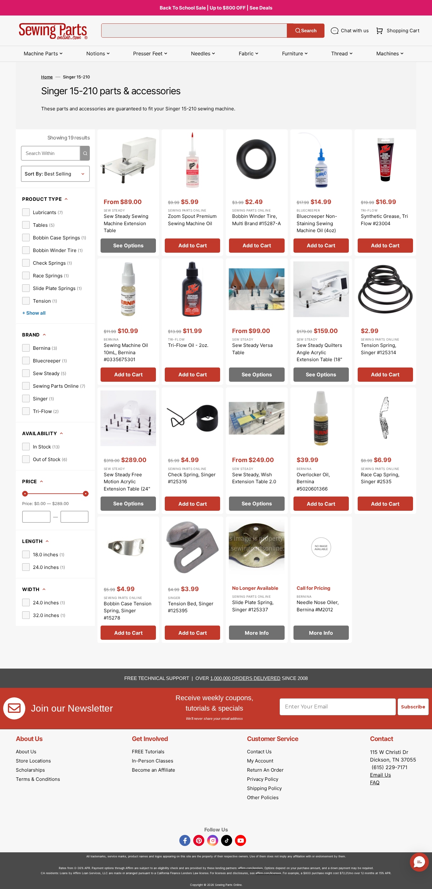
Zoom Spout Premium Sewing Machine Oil (192, 219)
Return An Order (265, 770)
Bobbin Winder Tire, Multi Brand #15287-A (256, 219)
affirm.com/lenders (250, 868)
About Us (26, 752)
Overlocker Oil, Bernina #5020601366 (313, 482)
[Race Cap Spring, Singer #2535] (385, 450)
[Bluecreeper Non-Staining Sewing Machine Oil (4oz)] (321, 192)
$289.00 (60, 503)
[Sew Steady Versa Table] (256, 321)
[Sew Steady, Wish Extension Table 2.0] (256, 450)
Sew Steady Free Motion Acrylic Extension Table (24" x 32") (127, 485)
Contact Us (259, 752)
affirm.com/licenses (268, 873)
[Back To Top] (422, 879)
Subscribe (413, 707)
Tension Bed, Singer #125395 (190, 607)
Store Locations (33, 761)
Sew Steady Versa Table (252, 348)
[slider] (25, 494)
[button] (396, 31)
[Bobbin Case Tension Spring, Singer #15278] (128, 579)
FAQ (375, 782)
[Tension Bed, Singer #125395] (192, 579)
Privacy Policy (262, 779)
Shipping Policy (264, 788)
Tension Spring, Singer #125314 (378, 348)
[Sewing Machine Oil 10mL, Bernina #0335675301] (128, 321)
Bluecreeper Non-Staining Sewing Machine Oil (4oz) (317, 223)
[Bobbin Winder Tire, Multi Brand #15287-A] (256, 192)
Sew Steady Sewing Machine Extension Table (126, 223)
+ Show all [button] (34, 313)
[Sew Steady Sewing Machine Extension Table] (128, 192)
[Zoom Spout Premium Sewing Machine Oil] (192, 192)
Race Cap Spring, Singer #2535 (380, 478)
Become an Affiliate (153, 770)
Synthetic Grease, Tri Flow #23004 (384, 219)
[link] (42, 212)
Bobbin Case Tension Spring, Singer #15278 (127, 611)
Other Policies (263, 797)
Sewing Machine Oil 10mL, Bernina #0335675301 (126, 352)
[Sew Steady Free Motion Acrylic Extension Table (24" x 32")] (128, 450)
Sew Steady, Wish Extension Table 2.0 (254, 478)
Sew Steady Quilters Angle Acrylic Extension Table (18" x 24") (319, 356)
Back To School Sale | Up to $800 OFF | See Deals (216, 8)
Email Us (380, 775)
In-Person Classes (152, 761)
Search (309, 30)
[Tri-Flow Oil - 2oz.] (192, 321)
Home (47, 76)
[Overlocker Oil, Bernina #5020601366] (321, 450)
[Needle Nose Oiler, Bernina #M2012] (321, 579)
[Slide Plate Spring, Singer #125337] (256, 579)
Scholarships (30, 770)
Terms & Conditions (38, 779)
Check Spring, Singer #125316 (192, 478)
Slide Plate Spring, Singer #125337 (253, 606)
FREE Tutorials (148, 752)
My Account (260, 761)
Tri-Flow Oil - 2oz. (188, 345)
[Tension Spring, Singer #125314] (385, 321)
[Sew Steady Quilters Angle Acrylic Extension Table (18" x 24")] (321, 321)
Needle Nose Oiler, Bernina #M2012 (318, 606)
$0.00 (40, 503)
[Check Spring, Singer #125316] (192, 450)
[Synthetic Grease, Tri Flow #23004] (385, 192)
